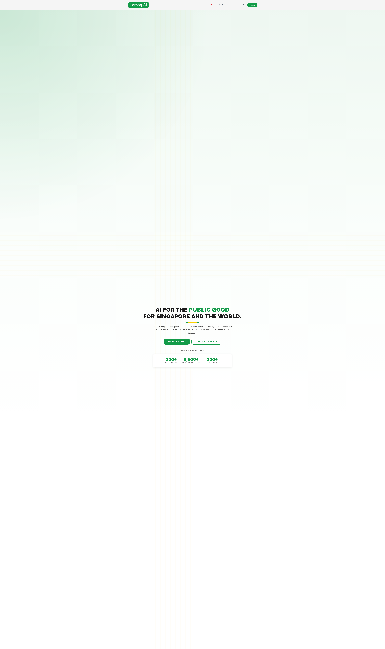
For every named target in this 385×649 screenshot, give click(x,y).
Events (221, 5)
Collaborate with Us (206, 342)
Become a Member (177, 342)
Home (213, 5)
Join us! (252, 5)
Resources (231, 5)
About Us (241, 5)
